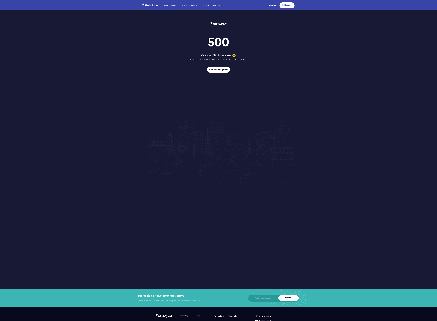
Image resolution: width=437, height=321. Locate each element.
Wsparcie (232, 316)
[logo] (150, 5)
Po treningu (219, 316)
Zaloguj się (272, 5)
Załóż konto (287, 5)
